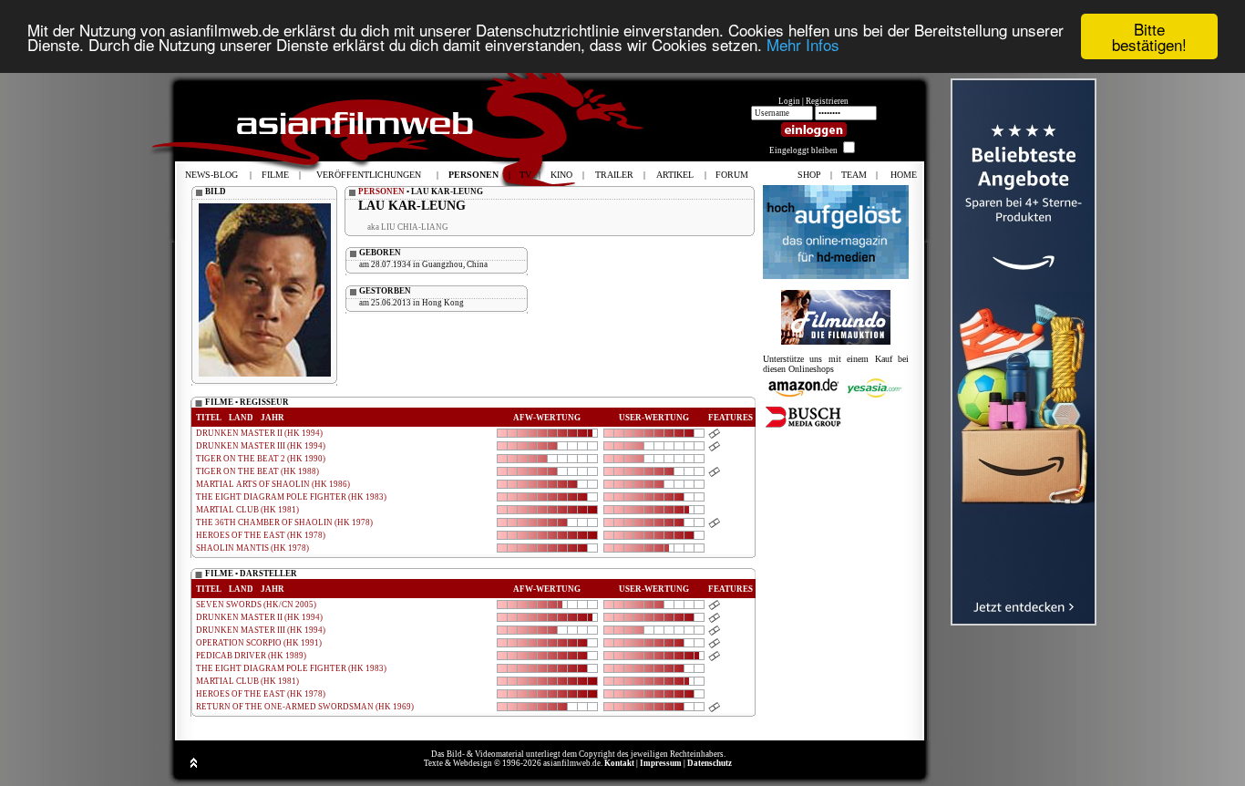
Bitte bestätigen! (1149, 36)
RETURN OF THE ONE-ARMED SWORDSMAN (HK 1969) (305, 706)
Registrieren (827, 101)
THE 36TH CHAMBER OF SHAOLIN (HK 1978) (284, 522)
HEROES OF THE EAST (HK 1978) (260, 535)
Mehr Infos (803, 45)
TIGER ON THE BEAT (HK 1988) (257, 471)
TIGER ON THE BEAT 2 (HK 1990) (260, 458)
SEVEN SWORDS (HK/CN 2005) (256, 604)
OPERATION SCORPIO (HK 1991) (259, 642)
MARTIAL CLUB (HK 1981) (247, 509)
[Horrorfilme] (835, 341)
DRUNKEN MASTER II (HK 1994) (259, 433)
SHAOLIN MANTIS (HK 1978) (252, 548)
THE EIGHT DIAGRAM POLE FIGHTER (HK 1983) (291, 497)
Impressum (661, 763)
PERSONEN (381, 191)
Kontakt (619, 763)
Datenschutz (709, 763)
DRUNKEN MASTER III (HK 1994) (260, 445)
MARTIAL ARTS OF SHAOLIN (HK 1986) (273, 484)
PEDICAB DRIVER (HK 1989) (251, 655)
